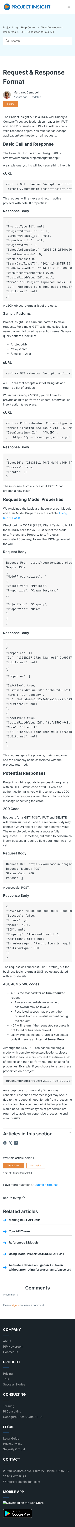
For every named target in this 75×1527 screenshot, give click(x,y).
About (7, 1341)
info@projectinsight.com (23, 1482)
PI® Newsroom (13, 1346)
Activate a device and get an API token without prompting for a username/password (40, 1267)
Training (8, 1406)
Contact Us (10, 1352)
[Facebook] (5, 1143)
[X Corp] (10, 1143)
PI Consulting (12, 1411)
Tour (6, 1379)
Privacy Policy (12, 1444)
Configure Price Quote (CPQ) (22, 1417)
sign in (16, 1305)
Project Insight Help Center (19, 27)
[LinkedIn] (16, 1143)
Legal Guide (11, 1438)
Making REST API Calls (24, 1220)
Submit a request (46, 1185)
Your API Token (19, 1231)
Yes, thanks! (13, 1165)
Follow (10, 103)
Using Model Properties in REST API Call (36, 1254)
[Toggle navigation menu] (69, 6)
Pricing (8, 1373)
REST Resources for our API (37, 31)
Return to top (12, 1198)
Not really (35, 1165)
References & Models (23, 1242)
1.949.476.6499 (15, 1476)
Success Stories (14, 1384)
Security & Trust (14, 1449)
